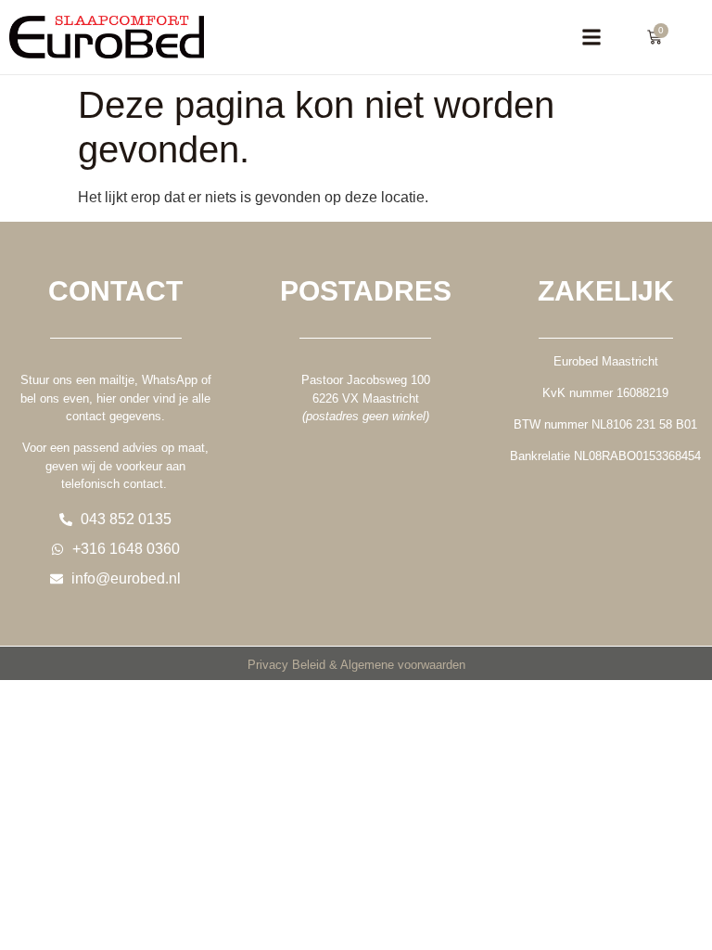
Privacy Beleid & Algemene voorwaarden (356, 665)
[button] (591, 37)
